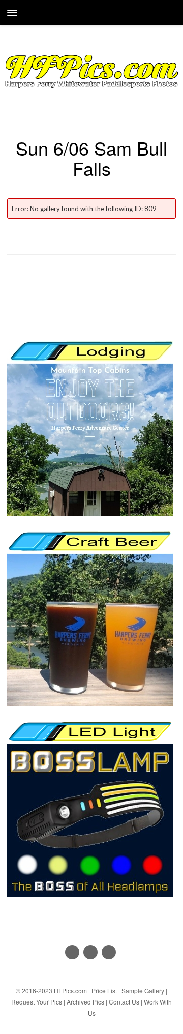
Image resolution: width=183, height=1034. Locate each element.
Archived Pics (85, 1001)
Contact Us (124, 1001)
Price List (104, 990)
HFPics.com (70, 990)
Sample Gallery (142, 990)
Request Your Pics (36, 1001)
